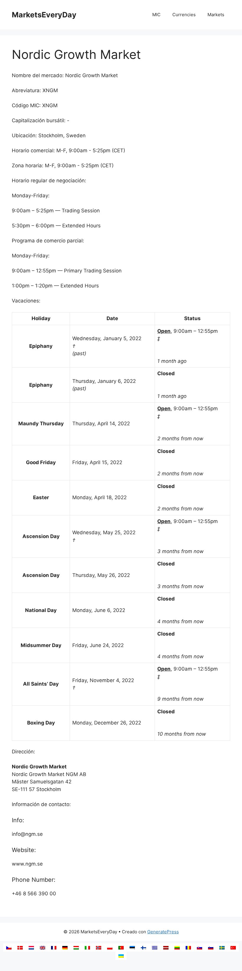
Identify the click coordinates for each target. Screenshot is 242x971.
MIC (156, 14)
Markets (215, 14)
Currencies (184, 14)
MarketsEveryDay (44, 14)
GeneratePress (163, 931)
